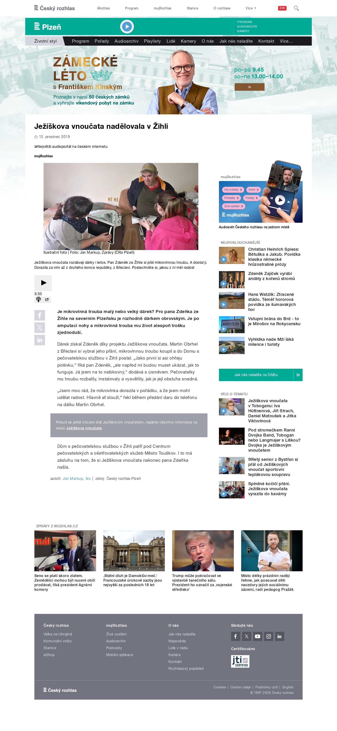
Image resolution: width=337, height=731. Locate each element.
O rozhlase (222, 8)
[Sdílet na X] (39, 327)
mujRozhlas (162, 8)
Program (131, 8)
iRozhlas (103, 8)
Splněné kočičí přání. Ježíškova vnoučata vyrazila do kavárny (269, 488)
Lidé (171, 41)
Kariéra (174, 655)
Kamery (243, 31)
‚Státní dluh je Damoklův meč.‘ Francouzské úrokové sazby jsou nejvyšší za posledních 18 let (132, 580)
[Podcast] (38, 300)
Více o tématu (234, 394)
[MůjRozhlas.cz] (43, 156)
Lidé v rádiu (178, 648)
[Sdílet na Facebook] (39, 315)
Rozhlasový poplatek (186, 668)
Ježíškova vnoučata (84, 428)
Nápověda (177, 641)
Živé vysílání (232, 206)
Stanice (192, 8)
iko (88, 478)
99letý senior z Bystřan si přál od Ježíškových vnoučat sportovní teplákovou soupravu (273, 467)
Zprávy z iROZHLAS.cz (57, 526)
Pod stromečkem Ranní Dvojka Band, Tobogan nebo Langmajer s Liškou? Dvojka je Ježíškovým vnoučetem (274, 440)
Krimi (252, 189)
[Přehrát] (43, 283)
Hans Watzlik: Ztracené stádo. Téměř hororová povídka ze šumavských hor (272, 302)
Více (286, 41)
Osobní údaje (241, 687)
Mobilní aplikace (119, 655)
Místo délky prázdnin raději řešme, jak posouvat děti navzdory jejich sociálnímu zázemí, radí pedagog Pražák (267, 583)
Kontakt (266, 41)
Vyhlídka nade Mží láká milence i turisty (271, 342)
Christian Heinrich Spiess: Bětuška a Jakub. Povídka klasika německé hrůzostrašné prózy (274, 257)
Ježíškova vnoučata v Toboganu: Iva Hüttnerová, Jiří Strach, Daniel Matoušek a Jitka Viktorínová (272, 410)
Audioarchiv (247, 26)
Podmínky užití (266, 687)
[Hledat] (296, 8)
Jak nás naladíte (236, 41)
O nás (208, 41)
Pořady (102, 41)
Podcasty (114, 648)
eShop (49, 655)
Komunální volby (58, 641)
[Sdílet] (47, 300)
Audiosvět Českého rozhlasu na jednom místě (254, 227)
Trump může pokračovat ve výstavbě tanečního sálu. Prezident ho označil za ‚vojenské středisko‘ (202, 583)
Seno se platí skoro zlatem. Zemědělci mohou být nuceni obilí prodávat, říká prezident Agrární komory (64, 583)
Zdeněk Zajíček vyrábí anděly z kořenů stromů (271, 276)
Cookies (220, 687)
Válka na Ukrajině (58, 634)
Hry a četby (231, 189)
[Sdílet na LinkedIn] (39, 340)
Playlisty (152, 41)
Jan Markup (90, 252)
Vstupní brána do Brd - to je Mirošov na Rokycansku (274, 321)
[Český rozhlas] (54, 8)
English (287, 687)
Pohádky (229, 198)
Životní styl (45, 41)
